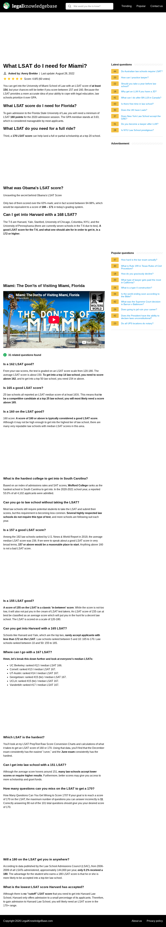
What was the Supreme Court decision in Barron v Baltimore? (140, 303)
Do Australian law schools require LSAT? (142, 71)
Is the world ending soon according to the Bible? (140, 295)
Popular (141, 6)
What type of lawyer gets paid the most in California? (141, 281)
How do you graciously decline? (137, 273)
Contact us (156, 6)
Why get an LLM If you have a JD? (139, 91)
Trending (126, 6)
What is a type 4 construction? (136, 287)
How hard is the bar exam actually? (139, 259)
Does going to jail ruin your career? (139, 309)
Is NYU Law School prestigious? (137, 130)
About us (137, 921)
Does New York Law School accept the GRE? (141, 117)
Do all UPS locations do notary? (137, 323)
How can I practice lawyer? (135, 77)
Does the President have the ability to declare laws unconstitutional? (140, 317)
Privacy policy (155, 921)
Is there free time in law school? (137, 103)
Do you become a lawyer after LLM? (139, 124)
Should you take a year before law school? (138, 85)
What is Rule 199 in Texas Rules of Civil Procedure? (141, 267)
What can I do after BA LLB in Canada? (141, 97)
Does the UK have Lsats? (134, 110)
